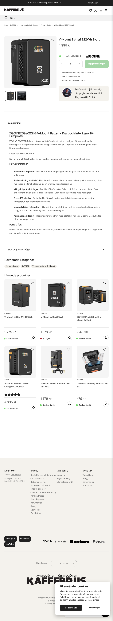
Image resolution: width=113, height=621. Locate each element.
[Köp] (33, 337)
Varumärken (36, 503)
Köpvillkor (35, 510)
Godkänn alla (71, 608)
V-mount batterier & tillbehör (28, 25)
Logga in (61, 475)
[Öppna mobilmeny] (106, 10)
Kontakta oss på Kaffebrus (43, 475)
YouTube (10, 544)
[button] (52, 40)
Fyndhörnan (36, 513)
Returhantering (37, 482)
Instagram (10, 539)
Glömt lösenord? (65, 482)
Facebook (24, 539)
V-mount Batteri (46, 25)
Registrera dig (63, 479)
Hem (6, 25)
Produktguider (37, 500)
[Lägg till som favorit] (90, 10)
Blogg (33, 506)
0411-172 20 (89, 97)
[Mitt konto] (95, 10)
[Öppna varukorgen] (100, 10)
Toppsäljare (88, 475)
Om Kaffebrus (37, 479)
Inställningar (94, 608)
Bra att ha (87, 486)
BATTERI (13, 25)
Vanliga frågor (37, 496)
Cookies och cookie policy (43, 493)
